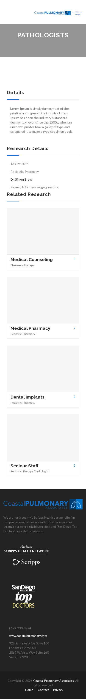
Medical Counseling (32, 259)
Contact (43, 690)
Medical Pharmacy (30, 328)
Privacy (58, 690)
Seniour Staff (24, 465)
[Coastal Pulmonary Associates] (58, 12)
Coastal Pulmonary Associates (53, 680)
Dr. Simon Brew (21, 179)
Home (29, 690)
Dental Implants (27, 396)
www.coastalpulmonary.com (28, 636)
